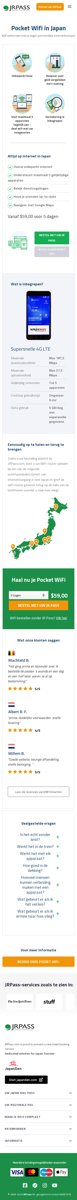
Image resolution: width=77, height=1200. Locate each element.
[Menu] (70, 6)
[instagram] (44, 1185)
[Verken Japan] (16, 6)
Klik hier (61, 618)
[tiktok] (34, 1185)
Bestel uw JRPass (50, 7)
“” (36, 674)
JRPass (27, 1194)
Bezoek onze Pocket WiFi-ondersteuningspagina (38, 963)
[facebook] (25, 1185)
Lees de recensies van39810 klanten (38, 792)
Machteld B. (18, 660)
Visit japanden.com (23, 1079)
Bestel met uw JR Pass (51, 238)
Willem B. (16, 753)
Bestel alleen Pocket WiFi (52, 252)
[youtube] (54, 1185)
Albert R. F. (17, 711)
